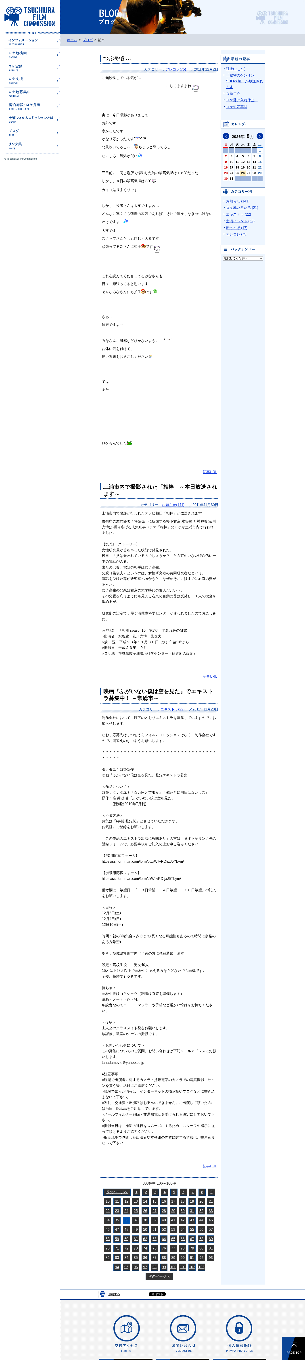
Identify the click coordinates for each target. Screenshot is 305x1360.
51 (154, 1229)
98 (154, 1267)
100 (173, 1267)
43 (192, 1220)
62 (145, 1239)
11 (117, 1201)
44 (201, 1220)
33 (211, 1211)
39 (154, 1220)
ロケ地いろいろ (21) (242, 208)
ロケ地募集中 (32, 93)
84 (126, 1258)
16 (164, 1201)
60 (126, 1239)
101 (183, 1267)
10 (108, 1201)
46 (108, 1229)
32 (201, 1211)
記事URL (210, 472)
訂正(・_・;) (235, 69)
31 (192, 1211)
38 (145, 1220)
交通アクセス (125, 1333)
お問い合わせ (182, 1333)
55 (192, 1229)
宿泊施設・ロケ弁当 (32, 106)
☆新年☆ (233, 93)
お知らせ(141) (173, 505)
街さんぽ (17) (236, 228)
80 (201, 1248)
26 (145, 1211)
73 (136, 1248)
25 (136, 1211)
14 (145, 1201)
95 (126, 1267)
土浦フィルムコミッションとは (32, 119)
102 (192, 1267)
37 (136, 1220)
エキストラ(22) (172, 709)
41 (173, 1220)
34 (108, 1220)
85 (136, 1258)
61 (136, 1239)
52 (164, 1229)
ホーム (72, 40)
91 (192, 1258)
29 (173, 1211)
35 (117, 1220)
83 (117, 1258)
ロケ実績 (32, 67)
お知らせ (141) (237, 201)
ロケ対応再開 (236, 107)
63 (154, 1239)
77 (173, 1248)
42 (183, 1220)
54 (183, 1229)
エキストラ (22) (238, 214)
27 (154, 1211)
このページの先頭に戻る (293, 1348)
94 (117, 1267)
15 (154, 1201)
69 (211, 1239)
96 (136, 1267)
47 (117, 1229)
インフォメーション (32, 41)
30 (183, 1211)
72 (126, 1248)
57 (211, 1229)
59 (117, 1239)
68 (201, 1239)
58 (108, 1239)
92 (201, 1258)
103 (201, 1267)
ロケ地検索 (32, 54)
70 (108, 1248)
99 (164, 1267)
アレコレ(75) (175, 69)
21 (211, 1201)
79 (192, 1248)
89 (173, 1258)
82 (108, 1258)
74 (145, 1248)
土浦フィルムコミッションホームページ (29, 16)
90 (183, 1258)
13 (136, 1201)
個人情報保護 (239, 1333)
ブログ (32, 132)
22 (108, 1211)
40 (164, 1220)
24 (126, 1211)
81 (211, 1248)
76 (164, 1248)
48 (126, 1229)
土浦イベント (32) (240, 221)
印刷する (114, 1294)
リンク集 (32, 145)
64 (164, 1239)
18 (183, 1201)
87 (154, 1258)
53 (173, 1229)
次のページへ (159, 1276)
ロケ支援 (32, 80)
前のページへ (117, 1192)
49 (136, 1229)
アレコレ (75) (236, 234)
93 (211, 1258)
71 (117, 1248)
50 (145, 1229)
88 (164, 1258)
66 (183, 1239)
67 (192, 1239)
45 (211, 1220)
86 (145, 1258)
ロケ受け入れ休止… (242, 100)
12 (126, 1201)
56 (201, 1229)
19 (192, 1201)
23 (117, 1211)
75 (154, 1248)
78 (183, 1248)
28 (164, 1211)
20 (201, 1201)
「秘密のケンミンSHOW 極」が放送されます (244, 81)
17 (173, 1201)
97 (145, 1267)
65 (173, 1239)
